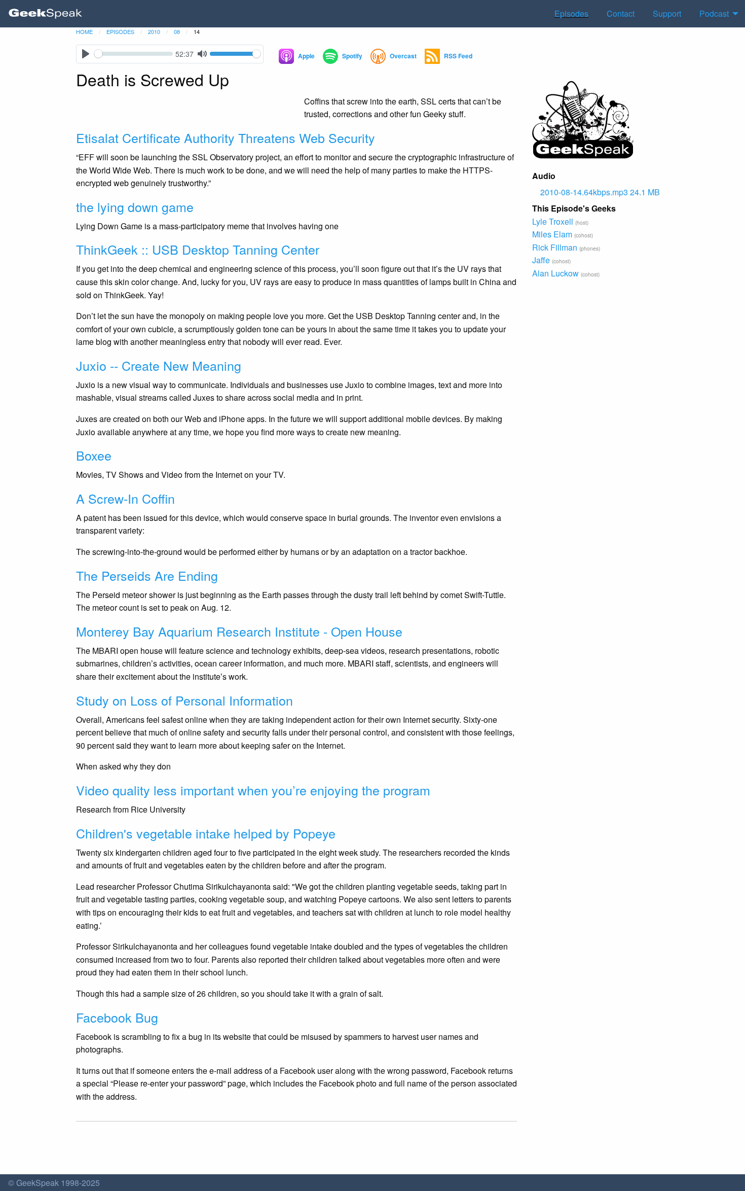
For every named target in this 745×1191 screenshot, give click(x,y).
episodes (120, 31)
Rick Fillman (554, 247)
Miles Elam (552, 234)
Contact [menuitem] (621, 13)
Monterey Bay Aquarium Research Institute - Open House (239, 631)
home (84, 31)
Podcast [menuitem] (714, 13)
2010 (154, 31)
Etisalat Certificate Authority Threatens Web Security (225, 137)
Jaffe (541, 260)
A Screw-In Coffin (125, 498)
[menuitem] (45, 13)
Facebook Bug (117, 1017)
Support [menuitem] (667, 13)
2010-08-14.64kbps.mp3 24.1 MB (600, 192)
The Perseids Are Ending (147, 575)
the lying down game (135, 206)
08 (177, 31)
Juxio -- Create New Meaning (158, 365)
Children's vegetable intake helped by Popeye (206, 833)
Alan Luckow (555, 273)
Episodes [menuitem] (571, 13)
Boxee (93, 455)
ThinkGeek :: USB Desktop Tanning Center (197, 249)
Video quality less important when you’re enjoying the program (253, 790)
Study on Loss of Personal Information (184, 700)
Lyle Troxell (552, 221)
